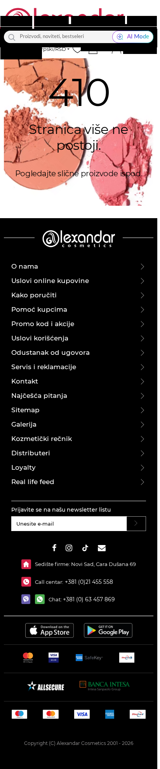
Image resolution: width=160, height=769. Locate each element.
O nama (24, 266)
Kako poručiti (34, 295)
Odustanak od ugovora (50, 352)
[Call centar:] (28, 582)
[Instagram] (69, 549)
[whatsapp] (42, 599)
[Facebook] (54, 549)
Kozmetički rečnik (41, 439)
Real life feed (32, 482)
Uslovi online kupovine (50, 281)
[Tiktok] (85, 549)
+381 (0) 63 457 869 (89, 599)
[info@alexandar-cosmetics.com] (102, 549)
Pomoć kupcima (39, 309)
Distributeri (30, 453)
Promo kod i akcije (42, 324)
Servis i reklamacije (43, 367)
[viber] (28, 599)
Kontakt (24, 381)
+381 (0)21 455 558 (88, 581)
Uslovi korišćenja (39, 338)
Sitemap (25, 410)
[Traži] (11, 37)
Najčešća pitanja (39, 395)
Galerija (24, 424)
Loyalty (23, 467)
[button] (93, 49)
